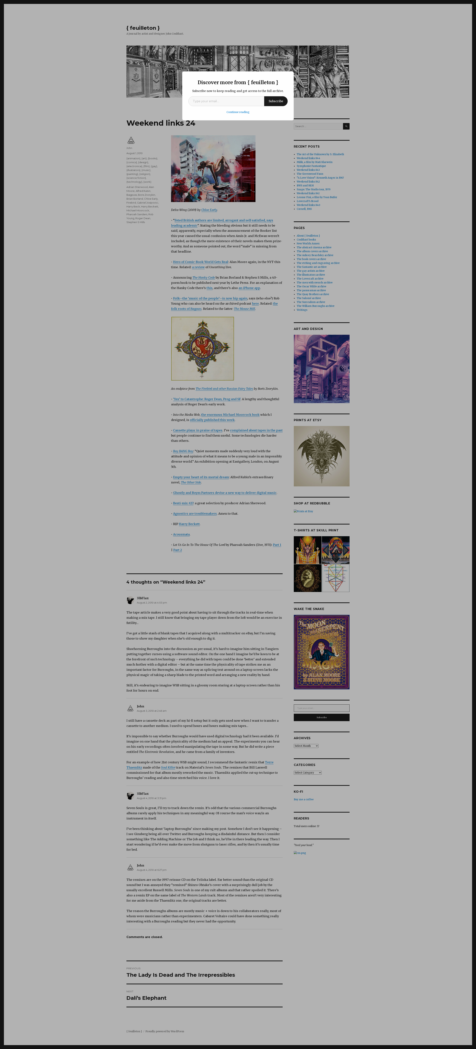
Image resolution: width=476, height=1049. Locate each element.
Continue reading (238, 112)
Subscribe (276, 101)
